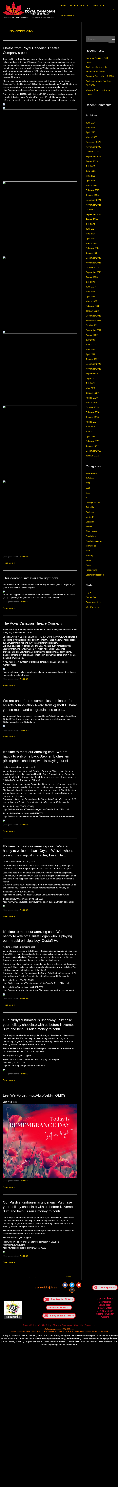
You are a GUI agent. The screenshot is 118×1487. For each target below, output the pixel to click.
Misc (88, 550)
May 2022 (90, 349)
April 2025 (90, 180)
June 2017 (91, 431)
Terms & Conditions (62, 1325)
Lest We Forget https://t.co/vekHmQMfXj (34, 1095)
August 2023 (92, 277)
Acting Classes (93, 502)
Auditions (90, 512)
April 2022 (90, 354)
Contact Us (90, 1325)
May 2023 (90, 291)
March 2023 (91, 301)
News (88, 560)
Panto (88, 565)
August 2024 (92, 219)
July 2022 (90, 340)
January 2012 (92, 455)
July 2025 (90, 166)
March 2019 (91, 402)
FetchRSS (24, 557)
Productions (91, 570)
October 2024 (92, 209)
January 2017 (92, 446)
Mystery (90, 555)
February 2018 (92, 412)
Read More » (9, 562)
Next (70, 1276)
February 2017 (92, 441)
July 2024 (90, 224)
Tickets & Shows (78, 5)
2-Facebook (91, 473)
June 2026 (91, 123)
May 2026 (90, 127)
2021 (88, 492)
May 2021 (90, 388)
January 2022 (92, 359)
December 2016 (93, 451)
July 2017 (90, 426)
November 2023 (93, 262)
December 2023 (93, 258)
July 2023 (90, 282)
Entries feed (91, 597)
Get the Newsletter (105, 1314)
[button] (114, 10)
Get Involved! (105, 1298)
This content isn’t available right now (30, 578)
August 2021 (92, 378)
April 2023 (90, 296)
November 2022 (93, 320)
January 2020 (92, 393)
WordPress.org (93, 607)
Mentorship (91, 546)
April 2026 (90, 132)
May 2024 (90, 233)
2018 (88, 483)
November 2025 (93, 147)
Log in (88, 592)
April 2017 (90, 436)
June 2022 (91, 344)
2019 (88, 488)
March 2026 (91, 137)
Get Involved (66, 15)
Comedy (90, 517)
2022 (88, 497)
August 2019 (92, 398)
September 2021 (93, 373)
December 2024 (93, 200)
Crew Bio (90, 521)
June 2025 (91, 171)
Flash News (91, 531)
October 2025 (92, 151)
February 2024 (92, 248)
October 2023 (92, 267)
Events (89, 526)
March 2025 (91, 185)
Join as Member (105, 1311)
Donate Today (104, 1305)
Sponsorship (105, 1302)
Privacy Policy (29, 1325)
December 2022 (93, 315)
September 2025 (93, 156)
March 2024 (91, 243)
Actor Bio (90, 507)
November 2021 (93, 369)
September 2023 (93, 272)
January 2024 (92, 253)
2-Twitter (90, 478)
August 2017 (92, 422)
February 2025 (92, 190)
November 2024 (93, 205)
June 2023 (91, 286)
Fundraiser (91, 536)
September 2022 (93, 330)
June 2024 (91, 229)
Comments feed (93, 602)
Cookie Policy (44, 1325)
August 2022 (92, 335)
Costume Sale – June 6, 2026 (100, 76)
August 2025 (92, 161)
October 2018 (92, 407)
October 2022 (92, 325)
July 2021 (90, 383)
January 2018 (92, 417)
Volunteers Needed (95, 575)
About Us (97, 5)
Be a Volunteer (105, 1308)
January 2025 (92, 195)
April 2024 (90, 238)
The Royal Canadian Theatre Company (32, 623)
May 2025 (90, 176)
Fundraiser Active (94, 541)
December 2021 (93, 364)
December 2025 (93, 142)
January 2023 (92, 311)
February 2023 (92, 306)
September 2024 (93, 214)
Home (62, 5)
